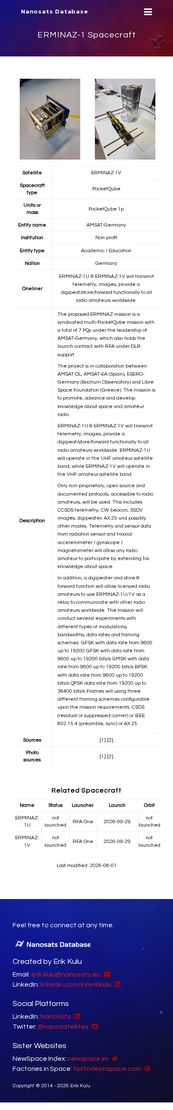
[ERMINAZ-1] (49, 119)
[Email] (106, 974)
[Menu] (147, 12)
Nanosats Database (54, 11)
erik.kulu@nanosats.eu (65, 974)
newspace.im (88, 1058)
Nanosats (55, 1016)
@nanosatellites (63, 1026)
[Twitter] (94, 1026)
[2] (110, 740)
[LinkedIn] (117, 984)
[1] (103, 740)
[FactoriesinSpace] (146, 1068)
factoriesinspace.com (107, 1068)
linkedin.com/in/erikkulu (75, 984)
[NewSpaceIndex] (114, 1058)
